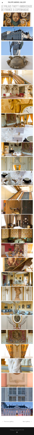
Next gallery (26, 421)
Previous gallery (9, 421)
